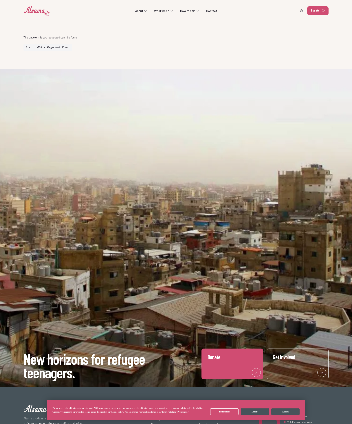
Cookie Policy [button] (117, 412)
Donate (315, 10)
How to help (187, 11)
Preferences (224, 411)
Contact (211, 11)
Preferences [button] (182, 412)
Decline (255, 411)
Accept (285, 411)
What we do (161, 11)
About (139, 11)
